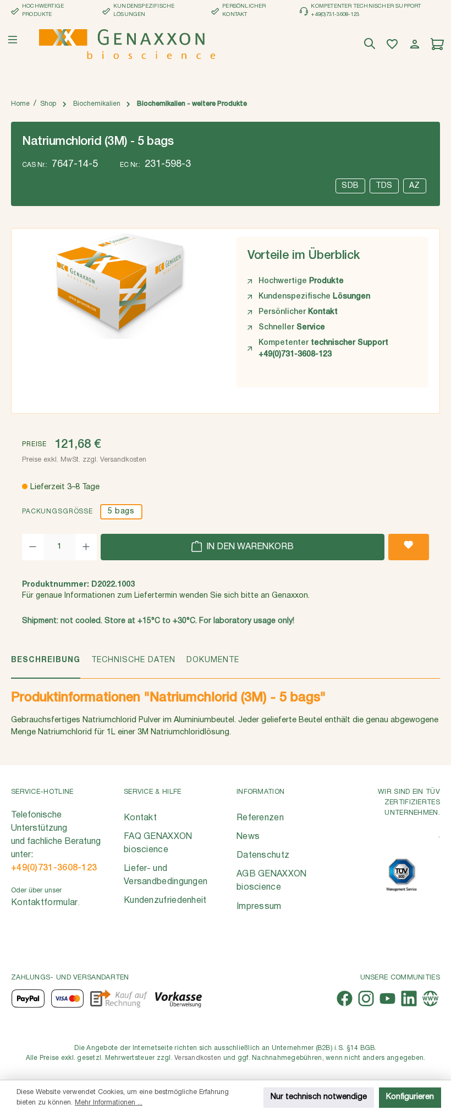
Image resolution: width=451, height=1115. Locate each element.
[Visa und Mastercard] (68, 998)
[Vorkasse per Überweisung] (177, 998)
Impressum (259, 907)
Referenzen (260, 818)
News (248, 837)
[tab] (45, 666)
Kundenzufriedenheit (165, 901)
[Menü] (12, 39)
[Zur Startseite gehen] (127, 44)
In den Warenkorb (249, 547)
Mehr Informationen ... (108, 1103)
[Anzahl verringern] (32, 547)
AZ (414, 186)
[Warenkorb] (438, 44)
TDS (384, 186)
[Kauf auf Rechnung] (118, 998)
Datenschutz (263, 855)
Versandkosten (197, 1058)
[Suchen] (371, 44)
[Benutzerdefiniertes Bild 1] (401, 875)
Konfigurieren (410, 1097)
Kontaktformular (44, 903)
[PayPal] (28, 998)
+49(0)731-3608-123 (54, 868)
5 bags (121, 511)
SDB (350, 186)
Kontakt (140, 818)
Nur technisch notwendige (319, 1097)
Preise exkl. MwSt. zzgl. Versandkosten (84, 460)
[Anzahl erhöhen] (86, 547)
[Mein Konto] (416, 44)
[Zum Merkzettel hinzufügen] (408, 547)
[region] (119, 317)
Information (260, 792)
